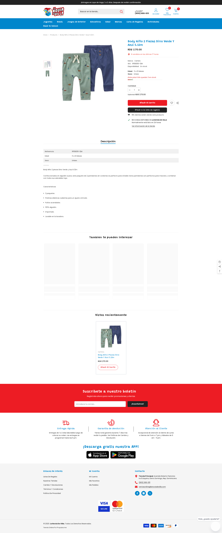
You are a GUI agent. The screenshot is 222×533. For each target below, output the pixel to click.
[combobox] (98, 11)
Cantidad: (132, 86)
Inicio (45, 35)
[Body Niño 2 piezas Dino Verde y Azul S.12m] (111, 336)
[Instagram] (143, 493)
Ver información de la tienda (143, 126)
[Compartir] (177, 103)
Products (53, 35)
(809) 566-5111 (144, 482)
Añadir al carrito (147, 103)
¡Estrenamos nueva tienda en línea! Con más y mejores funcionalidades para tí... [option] (111, 2)
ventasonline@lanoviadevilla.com (152, 487)
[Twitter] (150, 493)
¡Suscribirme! (137, 404)
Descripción (108, 141)
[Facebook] (137, 493)
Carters (137, 61)
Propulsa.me (62, 527)
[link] (172, 103)
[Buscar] (101, 11)
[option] (88, 73)
